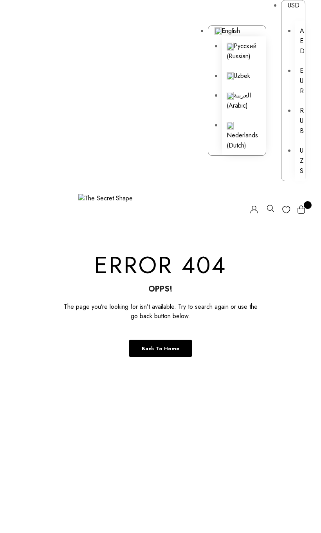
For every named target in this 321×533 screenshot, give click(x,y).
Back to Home (160, 348)
